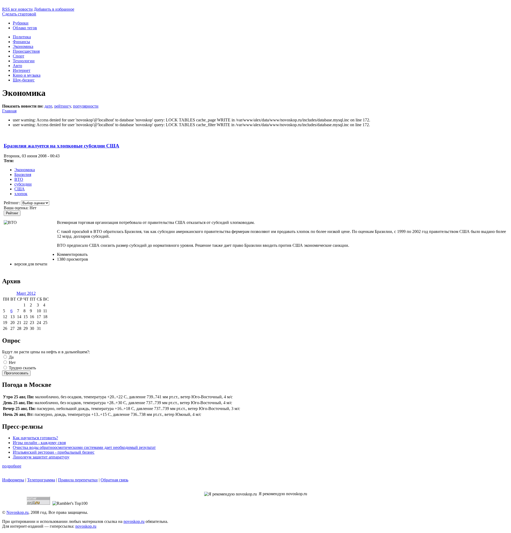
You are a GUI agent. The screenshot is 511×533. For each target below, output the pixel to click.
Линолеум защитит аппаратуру (41, 457)
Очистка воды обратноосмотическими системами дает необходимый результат (84, 447)
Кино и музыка (26, 75)
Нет (12, 362)
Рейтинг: (12, 202)
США (19, 189)
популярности (85, 106)
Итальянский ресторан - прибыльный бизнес (53, 452)
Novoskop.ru (17, 512)
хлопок (20, 193)
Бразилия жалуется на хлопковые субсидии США (61, 146)
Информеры (13, 480)
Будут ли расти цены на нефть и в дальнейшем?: (46, 352)
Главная (9, 111)
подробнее (11, 466)
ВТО (18, 179)
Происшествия (26, 51)
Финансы (21, 41)
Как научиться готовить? (35, 438)
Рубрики (20, 23)
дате (48, 106)
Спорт (18, 56)
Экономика (23, 46)
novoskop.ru (134, 521)
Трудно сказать (22, 368)
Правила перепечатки (78, 480)
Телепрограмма (41, 480)
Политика (22, 37)
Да (11, 357)
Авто (17, 65)
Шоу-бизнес (24, 80)
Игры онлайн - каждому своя (39, 442)
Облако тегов (25, 28)
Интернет (21, 70)
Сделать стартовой (19, 14)
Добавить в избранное (54, 9)
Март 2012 (26, 293)
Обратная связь (114, 480)
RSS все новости (17, 9)
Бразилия (22, 174)
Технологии (24, 61)
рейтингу (62, 106)
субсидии (23, 184)
